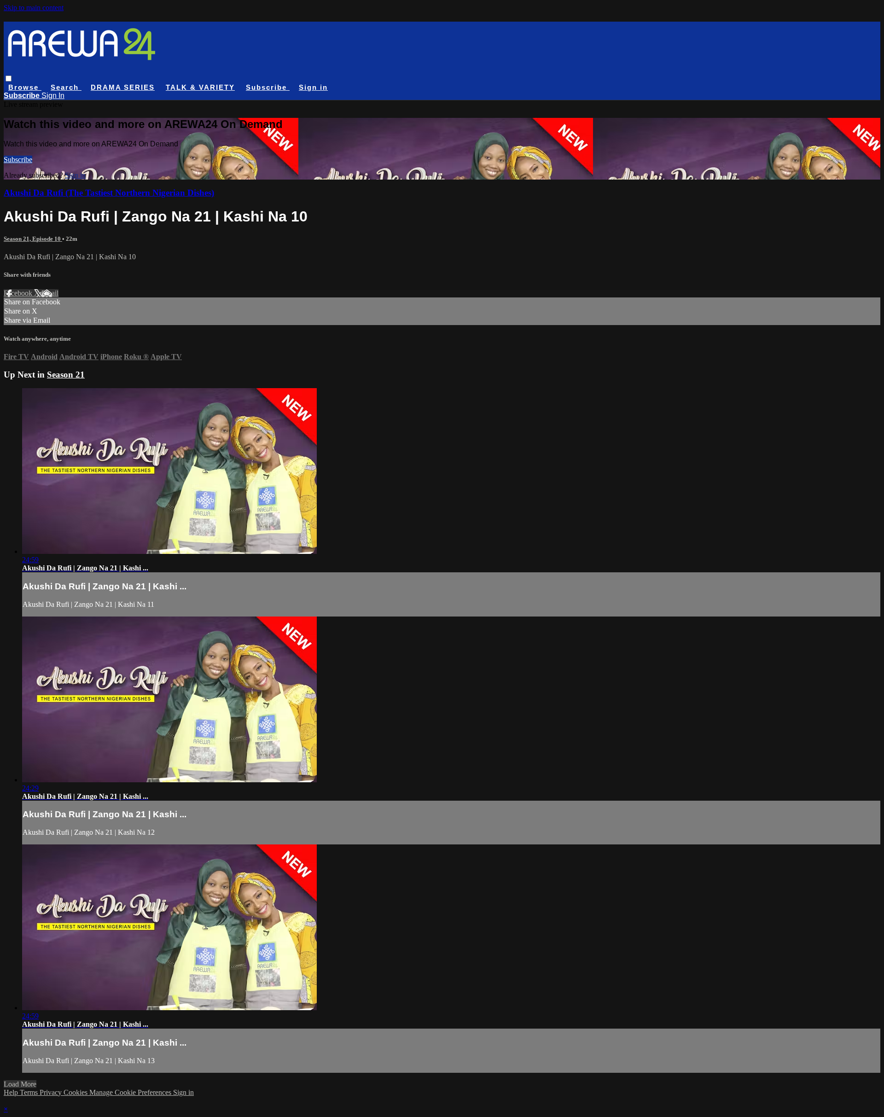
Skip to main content (34, 8)
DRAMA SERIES (123, 87)
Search (66, 87)
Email (49, 293)
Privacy (52, 1092)
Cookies (76, 1092)
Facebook (19, 293)
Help (12, 1092)
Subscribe (18, 159)
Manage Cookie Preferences (131, 1092)
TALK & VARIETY (200, 87)
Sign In (52, 95)
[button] (9, 78)
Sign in (313, 87)
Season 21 (66, 374)
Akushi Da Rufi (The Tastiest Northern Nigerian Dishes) (109, 193)
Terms (30, 1092)
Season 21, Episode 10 (33, 238)
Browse (24, 87)
